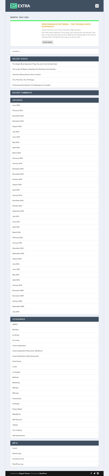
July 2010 (15, 264)
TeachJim (50, 30)
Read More (47, 42)
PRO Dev (15, 393)
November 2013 (18, 121)
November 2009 (18, 296)
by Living (15, 340)
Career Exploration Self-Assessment (25, 356)
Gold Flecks (16, 361)
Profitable (15, 404)
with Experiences (18, 435)
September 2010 (18, 253)
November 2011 (18, 200)
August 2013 (17, 126)
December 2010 (18, 248)
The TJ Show (17, 430)
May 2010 (15, 275)
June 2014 (16, 105)
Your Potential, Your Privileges (23, 80)
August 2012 (17, 184)
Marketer (15, 377)
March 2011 (16, 232)
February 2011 (17, 237)
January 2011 (17, 243)
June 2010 (16, 269)
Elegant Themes (24, 473)
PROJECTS (16, 414)
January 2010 (17, 285)
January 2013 (17, 163)
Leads (14, 367)
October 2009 (17, 301)
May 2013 (15, 142)
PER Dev (15, 388)
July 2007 (15, 312)
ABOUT (15, 324)
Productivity (66, 30)
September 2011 (18, 211)
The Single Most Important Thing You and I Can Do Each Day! (34, 64)
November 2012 (18, 174)
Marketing (16, 382)
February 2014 (17, 110)
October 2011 (17, 206)
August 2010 (17, 259)
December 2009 (18, 290)
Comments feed (18, 459)
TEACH (15, 425)
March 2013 (16, 153)
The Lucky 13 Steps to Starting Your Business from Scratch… (34, 69)
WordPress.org (17, 464)
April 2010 (16, 280)
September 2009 (18, 306)
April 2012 (16, 190)
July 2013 (15, 132)
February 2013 (17, 158)
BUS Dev (15, 329)
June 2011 (16, 222)
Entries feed (16, 453)
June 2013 (16, 137)
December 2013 (18, 116)
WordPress (43, 473)
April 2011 (16, 227)
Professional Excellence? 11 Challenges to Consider (31, 85)
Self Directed (17, 419)
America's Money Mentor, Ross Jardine (26, 74)
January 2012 (17, 195)
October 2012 (17, 179)
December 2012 (18, 169)
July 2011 (15, 216)
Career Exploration (19, 345)
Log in (14, 448)
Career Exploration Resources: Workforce (27, 351)
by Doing (15, 335)
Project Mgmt (17, 409)
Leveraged (16, 372)
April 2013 (16, 147)
